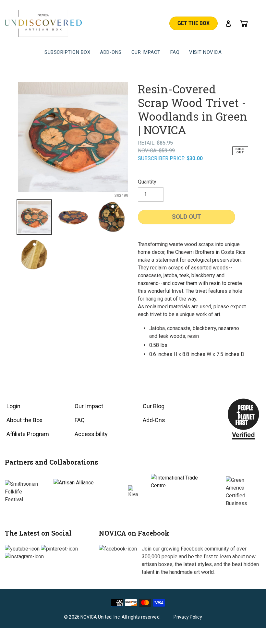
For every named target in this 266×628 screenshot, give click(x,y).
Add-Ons (154, 420)
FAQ (80, 420)
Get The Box (193, 23)
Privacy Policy (188, 617)
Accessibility (91, 434)
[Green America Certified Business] (243, 491)
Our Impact (89, 406)
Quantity (147, 182)
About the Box (24, 420)
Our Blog (153, 406)
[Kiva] (133, 491)
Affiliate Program (27, 434)
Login (13, 406)
